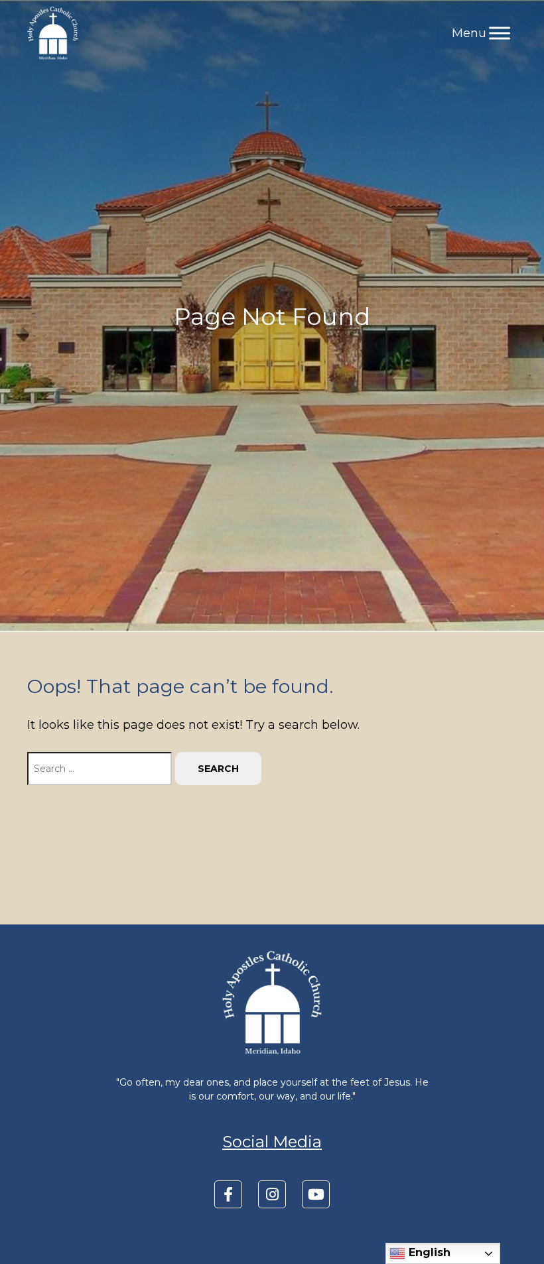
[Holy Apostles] (52, 33)
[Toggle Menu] (499, 33)
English (427, 1252)
